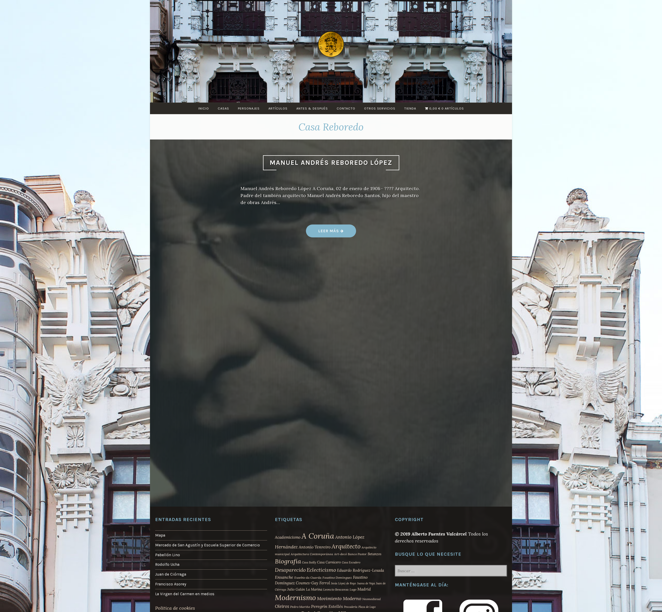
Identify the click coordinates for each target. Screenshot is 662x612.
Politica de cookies (175, 608)
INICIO (203, 108)
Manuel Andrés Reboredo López (331, 162)
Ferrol (324, 582)
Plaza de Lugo (367, 607)
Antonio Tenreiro (314, 546)
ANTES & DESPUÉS (312, 108)
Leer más (337, 232)
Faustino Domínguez (337, 577)
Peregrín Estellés (327, 606)
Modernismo (295, 597)
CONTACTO (346, 108)
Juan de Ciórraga (170, 574)
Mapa (160, 535)
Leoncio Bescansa (336, 589)
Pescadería (350, 607)
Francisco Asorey (170, 584)
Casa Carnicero (329, 562)
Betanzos (374, 554)
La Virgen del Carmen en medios (184, 594)
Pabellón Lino (167, 555)
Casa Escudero (351, 562)
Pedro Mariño (300, 607)
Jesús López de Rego (343, 583)
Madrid (364, 589)
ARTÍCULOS (278, 108)
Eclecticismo (321, 570)
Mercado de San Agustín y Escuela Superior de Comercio (207, 545)
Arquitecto (346, 546)
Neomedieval (371, 599)
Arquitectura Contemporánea (312, 554)
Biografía (288, 561)
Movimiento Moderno (339, 598)
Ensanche (284, 577)
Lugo (353, 589)
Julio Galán (296, 589)
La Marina (314, 589)
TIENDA (410, 108)
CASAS (223, 108)
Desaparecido (290, 570)
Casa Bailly (309, 562)
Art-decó (340, 554)
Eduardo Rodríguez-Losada (360, 570)
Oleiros (282, 606)
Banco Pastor (357, 554)
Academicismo (287, 537)
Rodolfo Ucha (167, 564)
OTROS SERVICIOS (379, 108)
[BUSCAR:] (451, 571)
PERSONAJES (249, 108)
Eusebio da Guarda (307, 577)
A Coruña (318, 536)
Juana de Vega (366, 583)
